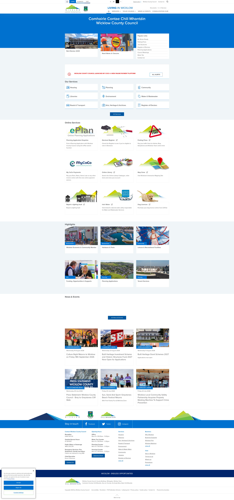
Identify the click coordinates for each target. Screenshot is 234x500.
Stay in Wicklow (150, 454)
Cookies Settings (19, 492)
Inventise (166, 490)
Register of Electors (144, 47)
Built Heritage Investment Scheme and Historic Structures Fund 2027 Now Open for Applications (117, 357)
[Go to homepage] (108, 415)
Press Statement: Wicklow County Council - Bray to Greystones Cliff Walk (81, 397)
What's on (148, 459)
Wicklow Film (149, 440)
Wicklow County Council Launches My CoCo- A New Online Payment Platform (104, 73)
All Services (117, 114)
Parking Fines (142, 42)
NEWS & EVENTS (144, 11)
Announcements (73, 347)
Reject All (18, 487)
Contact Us (161, 2)
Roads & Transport (124, 443)
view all (120, 461)
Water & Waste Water (125, 449)
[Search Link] (167, 2)
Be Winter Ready (143, 39)
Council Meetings (143, 52)
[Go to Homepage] (72, 415)
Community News (108, 347)
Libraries (121, 455)
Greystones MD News (75, 388)
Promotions (148, 462)
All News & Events (117, 318)
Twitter (108, 424)
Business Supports (151, 438)
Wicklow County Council (149, 2)
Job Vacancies (142, 45)
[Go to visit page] (90, 415)
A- (110, 1)
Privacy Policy (10, 479)
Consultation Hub (160, 11)
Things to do (149, 456)
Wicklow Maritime (150, 443)
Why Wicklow (149, 435)
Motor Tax (141, 55)
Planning (121, 438)
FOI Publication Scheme (113, 490)
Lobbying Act (125, 490)
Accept (19, 482)
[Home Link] (67, 1)
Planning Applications (144, 50)
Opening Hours (98, 455)
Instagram (125, 424)
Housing (121, 435)
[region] (18, 483)
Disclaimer (103, 490)
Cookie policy (143, 490)
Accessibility (94, 490)
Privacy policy (134, 490)
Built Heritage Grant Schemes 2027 (153, 354)
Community (122, 452)
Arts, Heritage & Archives (126, 440)
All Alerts (156, 74)
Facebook (91, 424)
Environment (122, 446)
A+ (114, 2)
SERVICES (115, 11)
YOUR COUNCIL (129, 11)
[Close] (33, 471)
